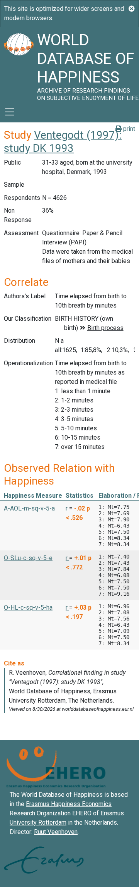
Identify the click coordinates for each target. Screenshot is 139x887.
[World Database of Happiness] (18, 64)
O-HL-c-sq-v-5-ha (28, 607)
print (128, 128)
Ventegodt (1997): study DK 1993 (63, 142)
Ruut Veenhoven (56, 831)
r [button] (67, 508)
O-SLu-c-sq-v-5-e (28, 558)
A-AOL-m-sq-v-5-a (29, 508)
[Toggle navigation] (9, 112)
